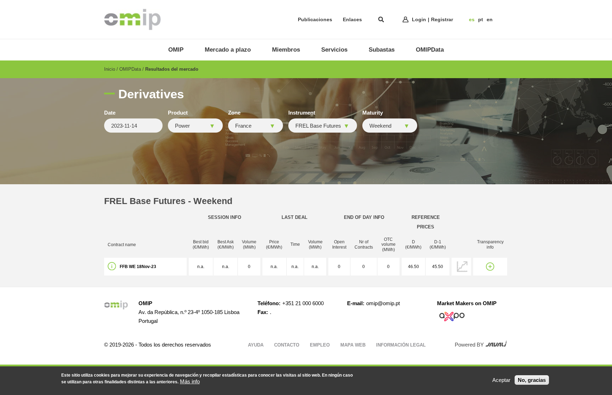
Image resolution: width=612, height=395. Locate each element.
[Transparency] (490, 266)
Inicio (109, 69)
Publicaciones (315, 19)
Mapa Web (353, 345)
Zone (234, 113)
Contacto (286, 345)
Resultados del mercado (171, 69)
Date (109, 113)
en (490, 19)
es (472, 19)
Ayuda (256, 345)
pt (480, 19)
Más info (190, 381)
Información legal (401, 345)
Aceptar (501, 380)
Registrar (442, 19)
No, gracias (532, 380)
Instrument (301, 113)
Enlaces (352, 19)
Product (178, 113)
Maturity (372, 113)
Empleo (320, 345)
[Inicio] (132, 19)
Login (419, 19)
